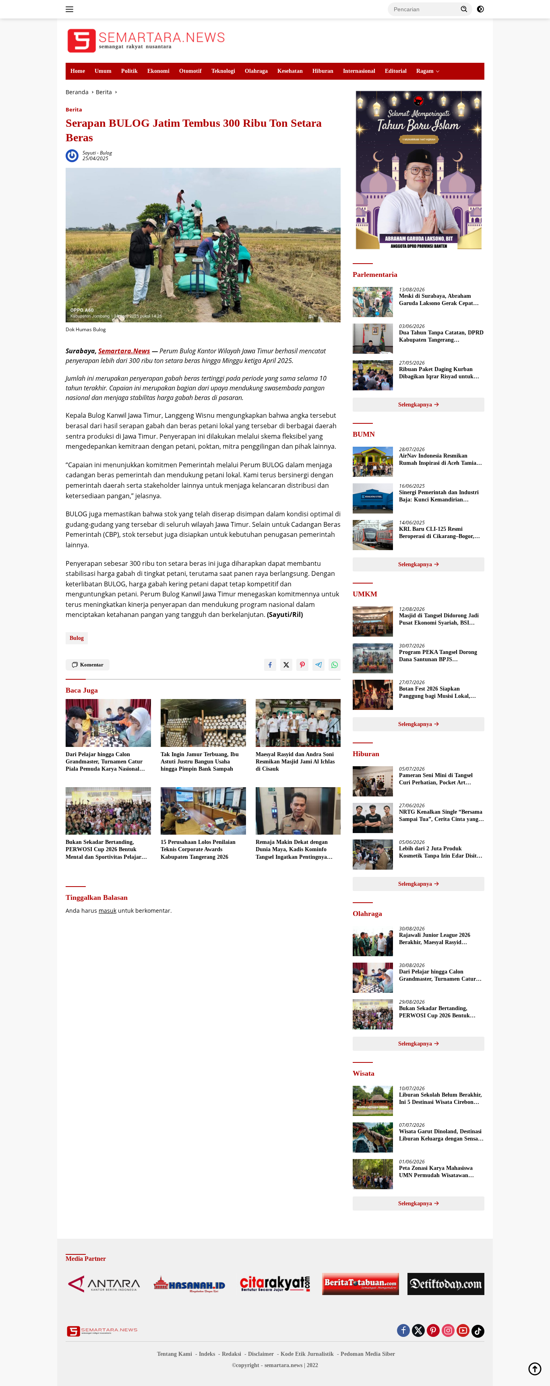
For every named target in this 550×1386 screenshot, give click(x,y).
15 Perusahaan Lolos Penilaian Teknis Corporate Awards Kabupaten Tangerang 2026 (198, 849)
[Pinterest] (433, 1331)
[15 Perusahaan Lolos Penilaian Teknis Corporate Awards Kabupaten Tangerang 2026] (203, 811)
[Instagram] (448, 1331)
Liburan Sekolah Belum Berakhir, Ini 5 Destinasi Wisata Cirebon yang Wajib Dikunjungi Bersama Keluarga (440, 1099)
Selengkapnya (416, 405)
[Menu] (71, 9)
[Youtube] (463, 1331)
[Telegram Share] (318, 665)
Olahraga (256, 71)
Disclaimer (261, 1354)
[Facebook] (403, 1331)
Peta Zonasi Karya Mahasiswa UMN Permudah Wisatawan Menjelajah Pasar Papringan (436, 1172)
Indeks (207, 1354)
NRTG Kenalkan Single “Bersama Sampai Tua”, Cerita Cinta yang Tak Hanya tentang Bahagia (440, 816)
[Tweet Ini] (286, 665)
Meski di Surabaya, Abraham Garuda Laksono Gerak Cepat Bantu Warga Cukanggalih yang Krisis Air (438, 300)
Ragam (425, 71)
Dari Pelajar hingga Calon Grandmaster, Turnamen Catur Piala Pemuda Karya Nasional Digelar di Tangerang (104, 762)
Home (77, 71)
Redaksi (231, 1354)
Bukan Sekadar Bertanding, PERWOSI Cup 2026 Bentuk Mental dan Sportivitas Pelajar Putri (103, 850)
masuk (107, 910)
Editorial (396, 71)
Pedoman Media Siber (368, 1354)
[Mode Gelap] (480, 9)
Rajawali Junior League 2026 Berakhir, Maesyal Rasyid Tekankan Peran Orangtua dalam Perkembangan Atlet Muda (440, 939)
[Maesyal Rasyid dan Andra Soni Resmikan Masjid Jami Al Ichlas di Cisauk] (298, 723)
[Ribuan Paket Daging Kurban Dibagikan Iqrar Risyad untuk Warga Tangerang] (373, 375)
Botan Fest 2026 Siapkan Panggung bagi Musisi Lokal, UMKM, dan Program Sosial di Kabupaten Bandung (437, 693)
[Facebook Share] (270, 665)
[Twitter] (418, 1331)
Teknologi (223, 71)
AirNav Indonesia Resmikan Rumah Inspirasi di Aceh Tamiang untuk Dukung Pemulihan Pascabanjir (440, 460)
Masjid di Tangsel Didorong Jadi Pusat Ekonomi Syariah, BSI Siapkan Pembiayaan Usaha (439, 620)
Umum (103, 71)
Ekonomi (158, 71)
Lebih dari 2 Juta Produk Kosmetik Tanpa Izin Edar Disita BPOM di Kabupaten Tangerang (439, 853)
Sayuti (89, 152)
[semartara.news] (146, 40)
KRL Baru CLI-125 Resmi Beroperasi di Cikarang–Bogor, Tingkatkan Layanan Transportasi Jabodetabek (441, 533)
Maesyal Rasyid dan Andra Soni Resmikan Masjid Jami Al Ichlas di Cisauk (295, 761)
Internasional (359, 71)
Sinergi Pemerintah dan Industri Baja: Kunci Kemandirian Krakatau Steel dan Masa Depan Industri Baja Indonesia (439, 496)
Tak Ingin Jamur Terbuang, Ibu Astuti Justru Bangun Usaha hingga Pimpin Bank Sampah (200, 761)
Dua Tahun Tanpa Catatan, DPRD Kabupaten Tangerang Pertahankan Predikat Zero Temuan (441, 337)
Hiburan (322, 71)
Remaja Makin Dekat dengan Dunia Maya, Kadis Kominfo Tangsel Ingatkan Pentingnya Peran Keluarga (292, 850)
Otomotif (190, 71)
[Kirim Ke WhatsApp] (335, 665)
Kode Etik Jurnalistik (307, 1354)
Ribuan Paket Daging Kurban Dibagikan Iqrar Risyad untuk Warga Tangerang (436, 373)
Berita (74, 109)
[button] (464, 8)
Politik (129, 71)
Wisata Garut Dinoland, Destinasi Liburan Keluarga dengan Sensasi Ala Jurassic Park (440, 1135)
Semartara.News (124, 350)
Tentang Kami (174, 1354)
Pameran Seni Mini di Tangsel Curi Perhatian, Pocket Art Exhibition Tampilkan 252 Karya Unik (439, 779)
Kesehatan (290, 71)
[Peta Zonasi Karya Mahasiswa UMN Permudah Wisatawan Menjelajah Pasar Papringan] (373, 1174)
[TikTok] (477, 1331)
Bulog (106, 152)
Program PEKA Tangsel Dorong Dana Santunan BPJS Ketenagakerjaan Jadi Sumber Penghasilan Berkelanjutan (438, 656)
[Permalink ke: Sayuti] (72, 155)
